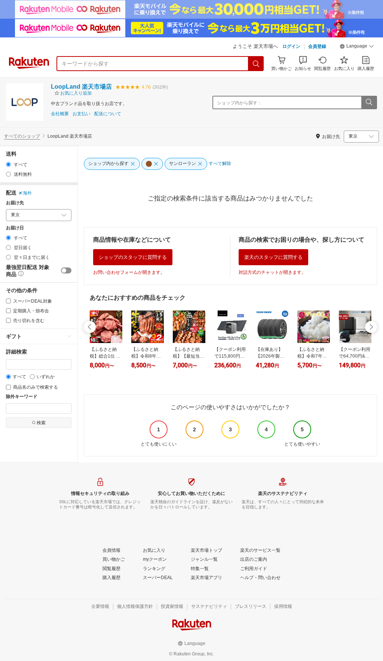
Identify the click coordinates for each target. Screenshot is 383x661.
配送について (107, 113)
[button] (357, 47)
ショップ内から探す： (239, 102)
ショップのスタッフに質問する (133, 257)
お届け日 (15, 228)
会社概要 (60, 113)
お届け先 (15, 203)
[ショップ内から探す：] (368, 102)
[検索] (256, 63)
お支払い (82, 113)
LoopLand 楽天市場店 (81, 86)
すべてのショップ (22, 136)
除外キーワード (21, 396)
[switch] (66, 270)
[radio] (8, 164)
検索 (41, 422)
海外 (27, 193)
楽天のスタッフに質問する (273, 257)
